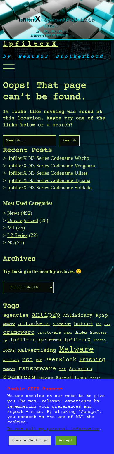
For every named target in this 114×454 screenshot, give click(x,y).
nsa (27, 360)
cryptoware (49, 333)
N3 (10, 242)
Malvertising (37, 350)
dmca (68, 333)
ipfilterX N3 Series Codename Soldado (50, 187)
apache (9, 324)
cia (107, 324)
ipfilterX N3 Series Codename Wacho (49, 158)
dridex (81, 333)
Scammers (80, 369)
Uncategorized (22, 220)
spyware (46, 378)
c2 (98, 324)
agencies (16, 315)
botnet (83, 324)
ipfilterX (30, 44)
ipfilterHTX (50, 340)
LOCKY (9, 351)
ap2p (101, 315)
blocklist (62, 324)
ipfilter (23, 340)
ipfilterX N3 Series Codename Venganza (52, 166)
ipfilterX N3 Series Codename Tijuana (49, 180)
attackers (34, 324)
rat (62, 369)
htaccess (98, 333)
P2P (39, 360)
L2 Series (17, 235)
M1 (11, 228)
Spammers (19, 377)
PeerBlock (60, 359)
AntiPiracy (77, 315)
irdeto (99, 340)
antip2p (46, 315)
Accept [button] (66, 441)
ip (5, 340)
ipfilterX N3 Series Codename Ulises (48, 173)
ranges (9, 369)
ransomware (37, 368)
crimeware (18, 332)
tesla (95, 378)
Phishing (92, 360)
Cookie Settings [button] (29, 441)
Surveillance (71, 377)
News (13, 213)
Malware (76, 350)
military (11, 360)
